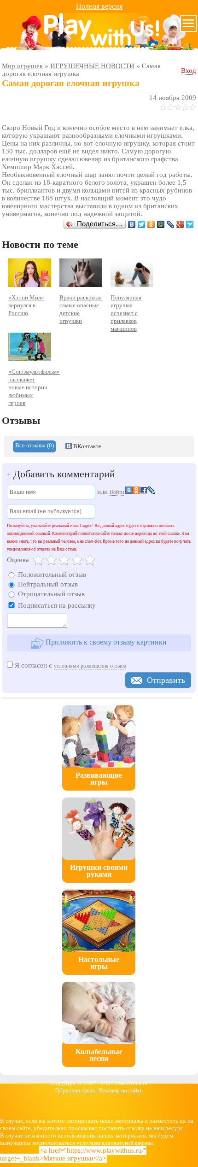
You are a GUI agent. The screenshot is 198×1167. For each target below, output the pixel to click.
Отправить (166, 680)
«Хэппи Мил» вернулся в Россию (26, 305)
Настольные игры (98, 963)
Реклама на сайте (121, 1090)
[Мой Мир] (161, 224)
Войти (117, 492)
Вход (188, 70)
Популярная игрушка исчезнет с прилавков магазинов (126, 313)
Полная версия (99, 6)
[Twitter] (141, 224)
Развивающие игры (99, 778)
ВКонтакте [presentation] (86, 446)
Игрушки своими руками (99, 870)
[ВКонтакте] (132, 224)
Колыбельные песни (99, 1055)
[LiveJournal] (170, 224)
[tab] (34, 446)
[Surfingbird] (190, 224)
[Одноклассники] (151, 224)
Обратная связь (75, 1090)
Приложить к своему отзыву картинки (105, 642)
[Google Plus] (180, 224)
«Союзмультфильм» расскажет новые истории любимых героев (34, 387)
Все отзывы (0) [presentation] (34, 445)
